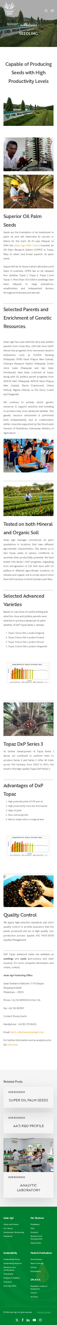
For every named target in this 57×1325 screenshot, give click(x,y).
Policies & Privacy (44, 1312)
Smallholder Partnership (13, 1232)
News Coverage (37, 1263)
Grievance (7, 1281)
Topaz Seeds (36, 1242)
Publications (36, 1271)
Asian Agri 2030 (9, 1285)
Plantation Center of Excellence (39, 1287)
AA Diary (34, 1296)
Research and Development (36, 1237)
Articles (34, 1267)
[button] (52, 10)
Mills (33, 1228)
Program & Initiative (11, 1277)
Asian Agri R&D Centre (27, 245)
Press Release (36, 1259)
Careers (34, 1292)
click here (12, 1044)
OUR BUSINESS (28, 25)
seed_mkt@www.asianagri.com (27, 1032)
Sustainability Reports (12, 1263)
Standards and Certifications (9, 1268)
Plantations (35, 1224)
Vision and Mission (11, 1224)
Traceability (8, 1273)
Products (34, 1232)
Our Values (8, 1228)
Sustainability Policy (11, 1259)
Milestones (8, 1236)
